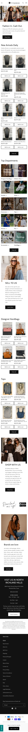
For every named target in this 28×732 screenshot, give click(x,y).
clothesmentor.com (7, 692)
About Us (5, 647)
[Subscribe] (23, 705)
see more (8, 569)
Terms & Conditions (7, 673)
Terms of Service (6, 676)
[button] (1, 2)
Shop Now (7, 37)
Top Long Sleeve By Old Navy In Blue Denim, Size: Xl (7, 397)
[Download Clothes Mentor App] (14, 508)
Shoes (16, 195)
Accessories (4, 245)
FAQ (4, 682)
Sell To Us (5, 650)
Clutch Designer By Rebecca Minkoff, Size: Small (19, 361)
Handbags (17, 245)
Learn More (10, 307)
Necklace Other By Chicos (6, 141)
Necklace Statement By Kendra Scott (20, 70)
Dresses (3, 228)
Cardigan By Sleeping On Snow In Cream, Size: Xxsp (19, 397)
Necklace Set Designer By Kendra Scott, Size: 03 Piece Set (20, 94)
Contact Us (5, 666)
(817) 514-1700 (14, 591)
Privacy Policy (6, 669)
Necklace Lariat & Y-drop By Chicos (6, 118)
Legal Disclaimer (6, 689)
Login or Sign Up (14, 728)
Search (4, 679)
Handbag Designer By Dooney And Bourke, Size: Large (7, 361)
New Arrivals (6, 643)
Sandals (3, 195)
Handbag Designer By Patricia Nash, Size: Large (20, 337)
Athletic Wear (18, 179)
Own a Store (6, 686)
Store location (14, 614)
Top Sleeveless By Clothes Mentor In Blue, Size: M (6, 421)
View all (14, 153)
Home (4, 640)
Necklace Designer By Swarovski (5, 93)
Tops (15, 212)
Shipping (5, 653)
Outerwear (4, 212)
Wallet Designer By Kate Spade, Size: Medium (6, 337)
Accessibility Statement (8, 696)
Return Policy (6, 663)
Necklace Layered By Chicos (19, 117)
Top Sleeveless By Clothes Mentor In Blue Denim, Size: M (20, 421)
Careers (4, 660)
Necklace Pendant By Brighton (7, 69)
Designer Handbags (6, 179)
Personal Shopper (7, 656)
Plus (15, 228)
